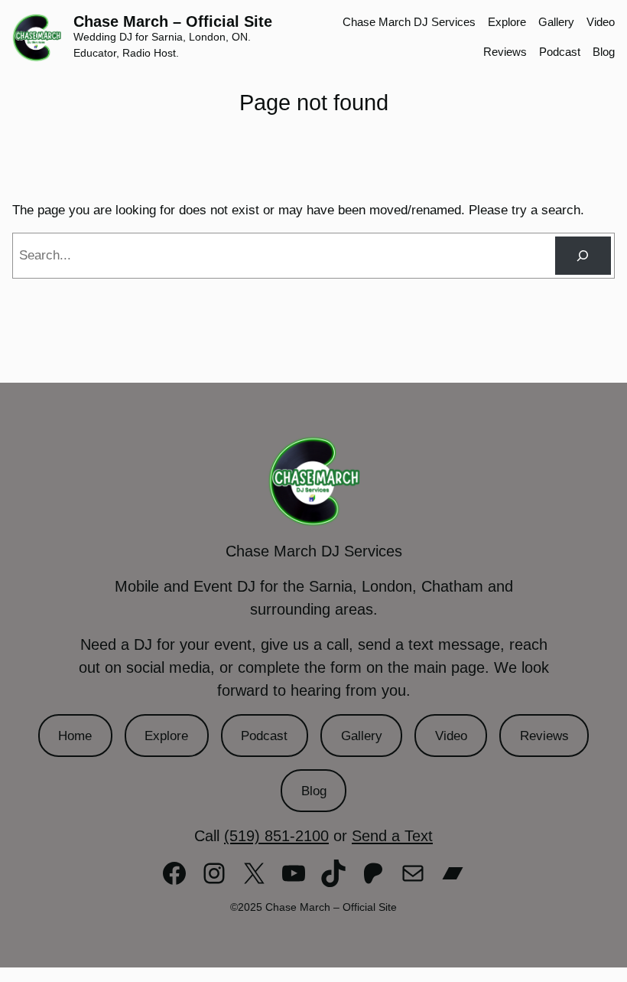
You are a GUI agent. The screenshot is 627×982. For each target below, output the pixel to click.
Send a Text (392, 835)
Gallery (361, 736)
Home (75, 736)
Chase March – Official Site (172, 21)
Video (451, 736)
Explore (166, 736)
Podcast (264, 736)
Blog (313, 791)
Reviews (544, 736)
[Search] (583, 256)
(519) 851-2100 (276, 835)
